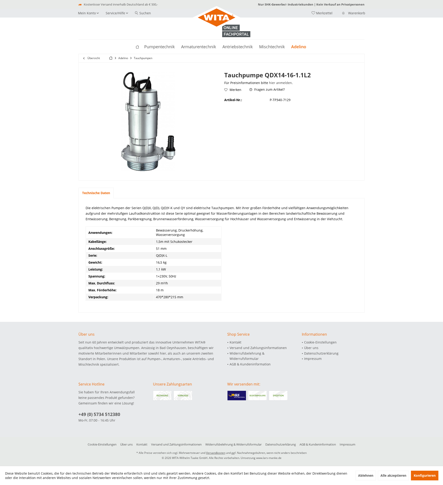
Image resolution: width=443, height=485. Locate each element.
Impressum (313, 358)
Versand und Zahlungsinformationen (258, 348)
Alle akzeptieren (393, 475)
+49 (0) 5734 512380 (99, 414)
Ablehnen (365, 475)
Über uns (311, 348)
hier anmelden (280, 83)
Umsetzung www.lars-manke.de (261, 458)
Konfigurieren (425, 475)
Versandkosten (215, 453)
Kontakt (235, 342)
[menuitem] (350, 13)
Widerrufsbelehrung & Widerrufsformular (247, 356)
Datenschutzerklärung (321, 353)
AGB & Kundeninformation (250, 364)
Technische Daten (96, 193)
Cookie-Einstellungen (320, 342)
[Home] (137, 46)
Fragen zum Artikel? (269, 89)
